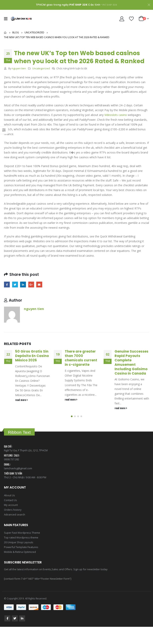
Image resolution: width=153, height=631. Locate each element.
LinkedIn (23, 284)
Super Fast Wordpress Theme (22, 532)
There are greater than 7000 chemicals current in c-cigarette (81, 358)
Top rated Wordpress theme (21, 537)
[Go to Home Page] (5, 32)
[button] (71, 416)
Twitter (15, 284)
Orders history (13, 509)
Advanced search (14, 514)
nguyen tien (19, 68)
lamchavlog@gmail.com (18, 468)
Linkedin (22, 618)
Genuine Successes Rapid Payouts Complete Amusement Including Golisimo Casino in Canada (131, 362)
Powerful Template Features (21, 547)
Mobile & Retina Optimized (20, 552)
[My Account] (121, 18)
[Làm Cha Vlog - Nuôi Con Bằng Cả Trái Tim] (21, 19)
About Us (9, 495)
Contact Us (10, 500)
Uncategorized (41, 68)
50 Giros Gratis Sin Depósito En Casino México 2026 (32, 356)
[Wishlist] (131, 18)
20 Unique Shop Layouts (18, 542)
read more (20, 400)
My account (11, 505)
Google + (31, 284)
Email (39, 284)
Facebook (7, 284)
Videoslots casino (115, 115)
